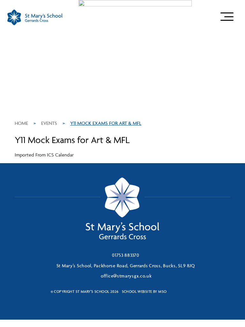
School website (137, 291)
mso (162, 291)
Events (49, 123)
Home (21, 123)
